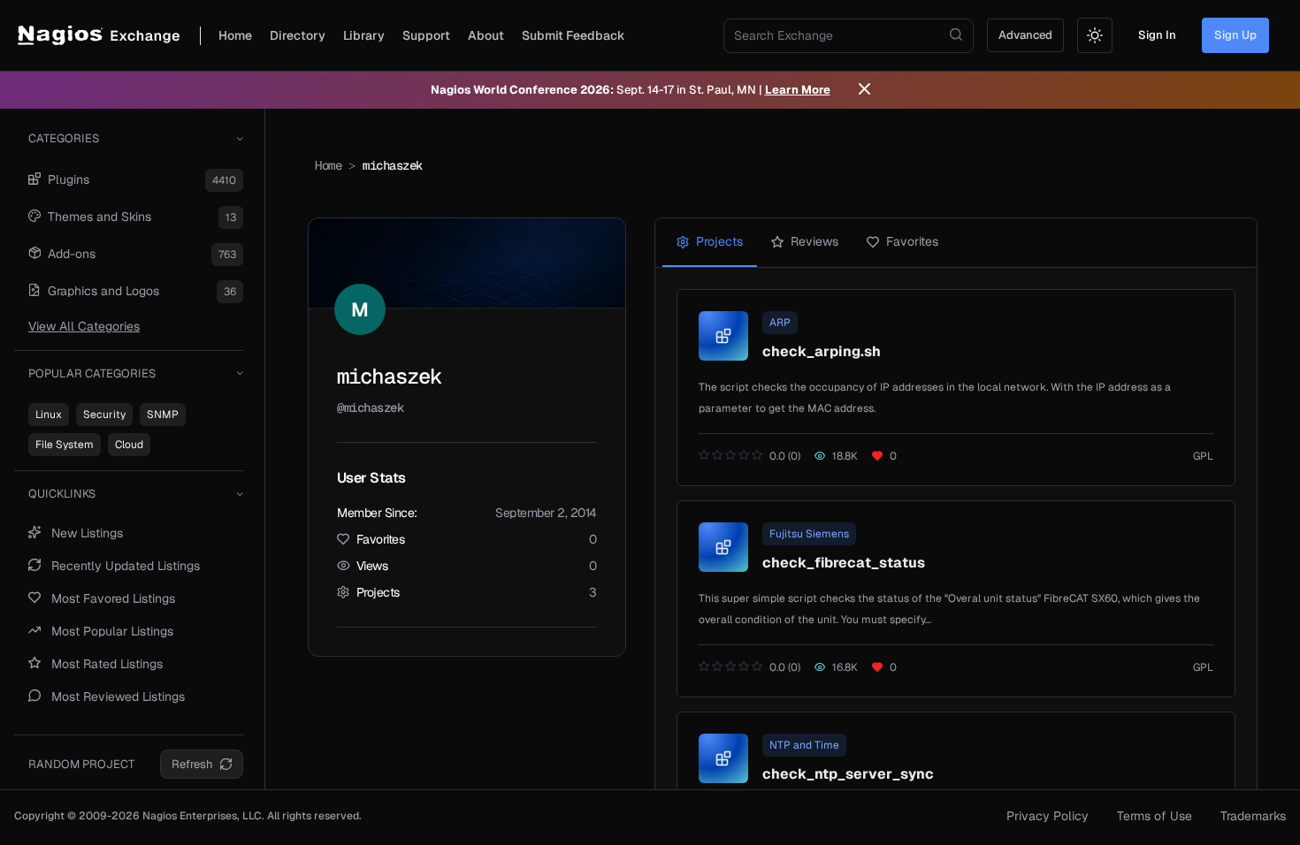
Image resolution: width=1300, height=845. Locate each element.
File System (64, 445)
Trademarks (1253, 816)
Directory (297, 35)
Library (364, 35)
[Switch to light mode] (1095, 35)
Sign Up (1235, 34)
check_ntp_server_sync (848, 774)
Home (235, 35)
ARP (780, 323)
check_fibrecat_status (843, 562)
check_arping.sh (821, 351)
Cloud (129, 445)
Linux (48, 414)
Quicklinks (62, 493)
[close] (864, 90)
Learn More (797, 89)
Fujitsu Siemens (809, 534)
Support (426, 35)
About (486, 35)
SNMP (163, 414)
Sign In (1157, 34)
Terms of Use (1154, 816)
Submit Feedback (573, 35)
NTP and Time (804, 745)
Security (104, 414)
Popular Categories (92, 373)
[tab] (709, 242)
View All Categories (84, 326)
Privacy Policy (1047, 816)
